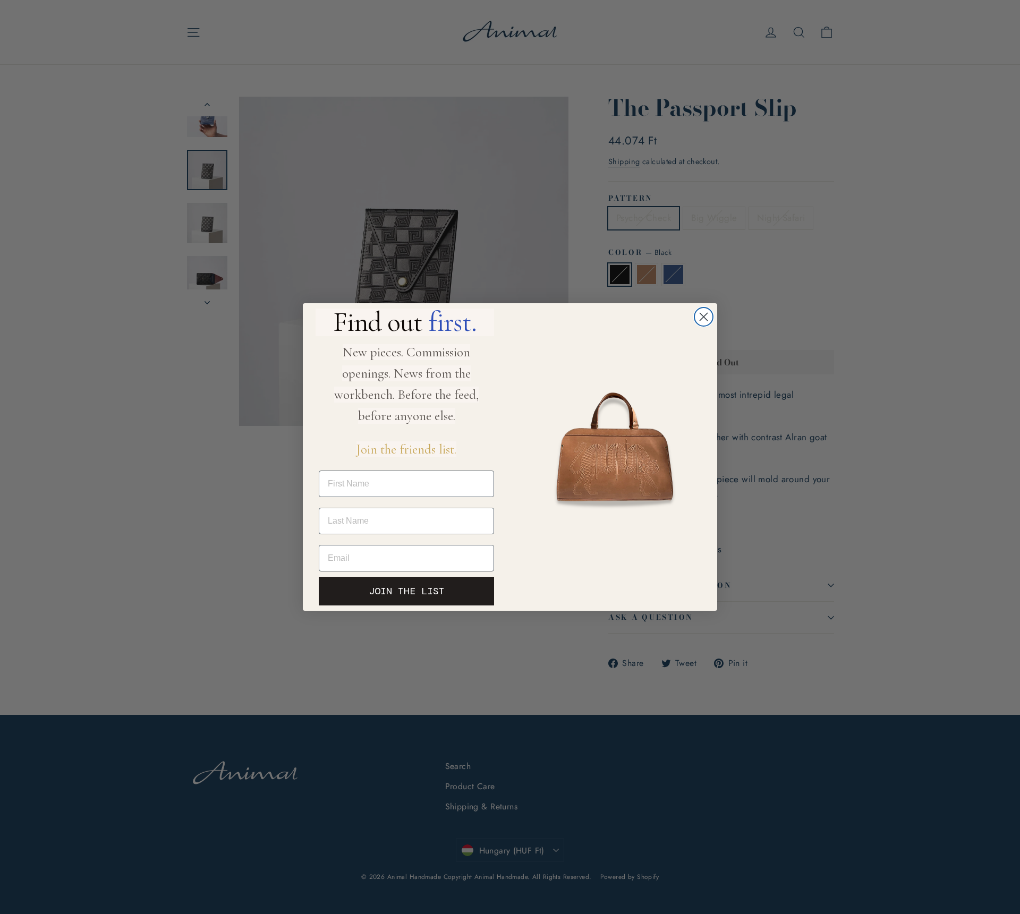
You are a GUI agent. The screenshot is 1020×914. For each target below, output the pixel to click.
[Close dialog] (703, 316)
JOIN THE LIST (407, 591)
